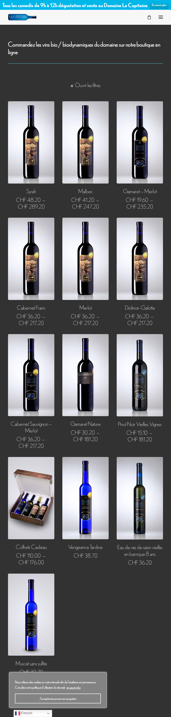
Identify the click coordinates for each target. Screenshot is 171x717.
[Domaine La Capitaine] (22, 17)
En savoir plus (159, 5)
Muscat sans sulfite (31, 663)
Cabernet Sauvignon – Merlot (31, 427)
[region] (58, 690)
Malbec (85, 190)
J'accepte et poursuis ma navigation (58, 698)
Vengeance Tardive (85, 546)
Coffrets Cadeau (31, 546)
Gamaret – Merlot (140, 190)
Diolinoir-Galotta (140, 307)
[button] (161, 17)
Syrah (31, 190)
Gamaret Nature (85, 423)
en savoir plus (74, 687)
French (26, 713)
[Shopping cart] (147, 17)
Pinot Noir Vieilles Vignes (140, 423)
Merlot (85, 307)
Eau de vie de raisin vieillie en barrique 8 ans (139, 550)
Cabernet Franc (31, 307)
